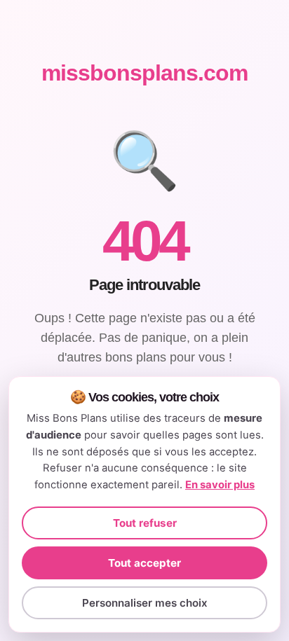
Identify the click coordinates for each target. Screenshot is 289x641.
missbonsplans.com (144, 72)
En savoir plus (220, 484)
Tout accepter (144, 563)
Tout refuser (145, 523)
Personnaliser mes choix (145, 602)
